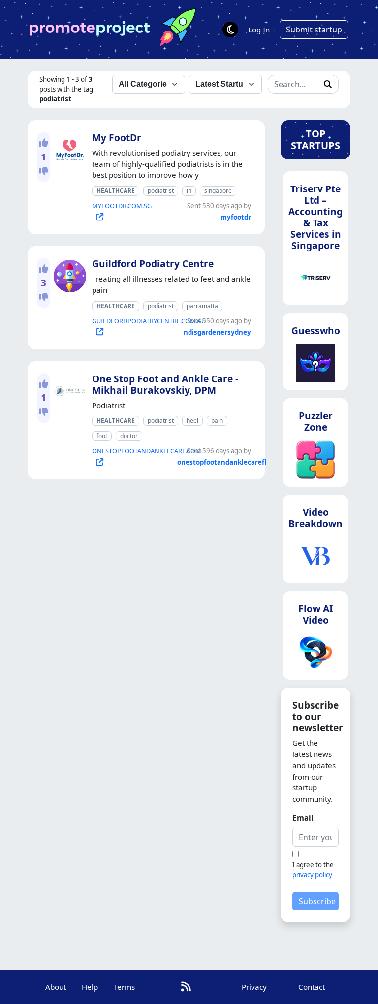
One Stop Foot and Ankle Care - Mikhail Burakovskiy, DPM (165, 384)
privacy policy (312, 874)
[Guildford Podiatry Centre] (68, 274)
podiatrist (161, 191)
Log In (259, 29)
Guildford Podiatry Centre (153, 263)
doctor (129, 436)
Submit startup (314, 29)
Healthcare (115, 191)
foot (101, 436)
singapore (218, 191)
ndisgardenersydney (217, 332)
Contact (311, 987)
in (189, 191)
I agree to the (313, 869)
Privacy (254, 987)
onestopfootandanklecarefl (221, 462)
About (55, 987)
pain (217, 420)
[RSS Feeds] (186, 986)
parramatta (202, 306)
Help (90, 987)
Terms (124, 987)
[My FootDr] (68, 148)
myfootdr (235, 217)
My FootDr (116, 137)
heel (192, 420)
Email (303, 818)
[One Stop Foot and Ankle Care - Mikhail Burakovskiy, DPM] (68, 389)
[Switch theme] (230, 29)
